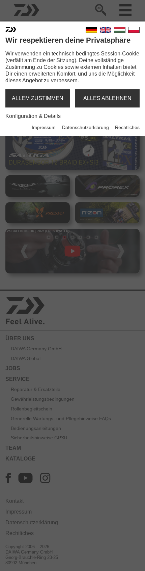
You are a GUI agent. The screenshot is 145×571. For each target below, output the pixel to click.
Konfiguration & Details (33, 116)
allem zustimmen (37, 98)
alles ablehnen (107, 98)
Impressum (44, 127)
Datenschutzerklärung (85, 127)
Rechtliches (127, 127)
